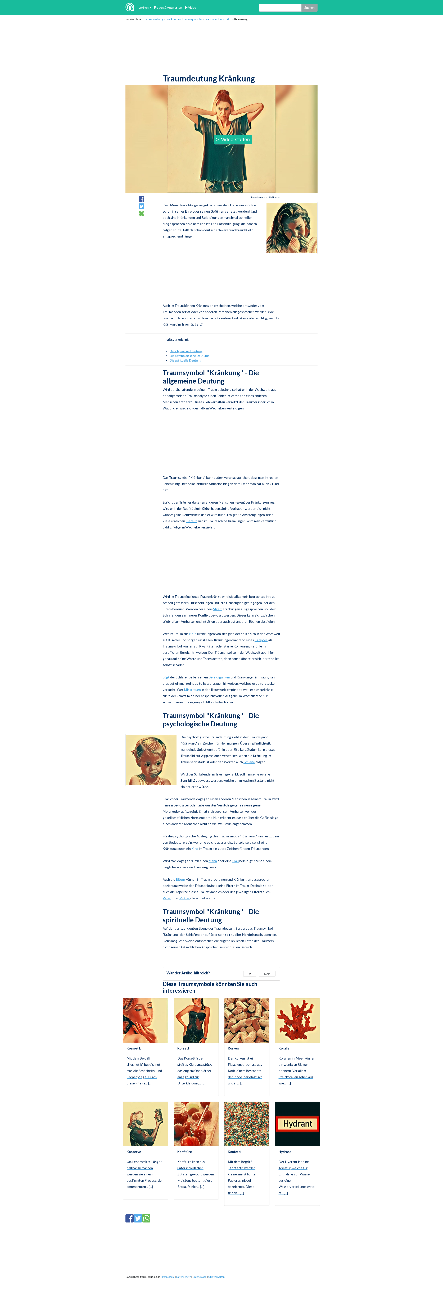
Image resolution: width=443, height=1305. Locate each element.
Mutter (184, 898)
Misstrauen (192, 690)
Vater (167, 898)
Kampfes (261, 640)
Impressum (168, 1276)
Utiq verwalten (216, 1276)
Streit (217, 609)
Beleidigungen (219, 677)
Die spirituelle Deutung (185, 360)
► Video (190, 7)
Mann (213, 861)
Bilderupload (199, 1276)
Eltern (180, 879)
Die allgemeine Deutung (186, 351)
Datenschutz (183, 1276)
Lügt (166, 677)
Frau (235, 861)
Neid (192, 634)
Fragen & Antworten (168, 7)
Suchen (309, 8)
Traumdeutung (153, 19)
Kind (194, 849)
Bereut (191, 521)
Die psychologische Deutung (189, 356)
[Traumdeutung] (129, 7)
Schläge (249, 762)
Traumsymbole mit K (218, 19)
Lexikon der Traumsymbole (184, 19)
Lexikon (143, 7)
